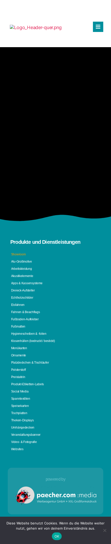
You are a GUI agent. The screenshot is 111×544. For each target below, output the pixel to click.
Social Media (20, 391)
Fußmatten (18, 326)
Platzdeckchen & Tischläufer (30, 362)
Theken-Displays (22, 420)
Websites (17, 449)
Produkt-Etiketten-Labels (27, 384)
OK (56, 536)
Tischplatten (19, 413)
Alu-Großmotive (21, 261)
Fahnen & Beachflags (25, 312)
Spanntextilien (20, 398)
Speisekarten (20, 406)
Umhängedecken (23, 427)
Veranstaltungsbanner (26, 435)
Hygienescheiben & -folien (28, 334)
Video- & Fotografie (24, 442)
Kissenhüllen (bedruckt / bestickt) (33, 341)
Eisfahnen (18, 305)
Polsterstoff (18, 370)
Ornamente (18, 355)
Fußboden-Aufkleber (25, 319)
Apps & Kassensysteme (27, 283)
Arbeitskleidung (21, 269)
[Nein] (104, 530)
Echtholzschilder (22, 297)
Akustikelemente (22, 276)
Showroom (18, 254)
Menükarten (19, 348)
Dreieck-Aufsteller (23, 290)
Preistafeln (18, 377)
